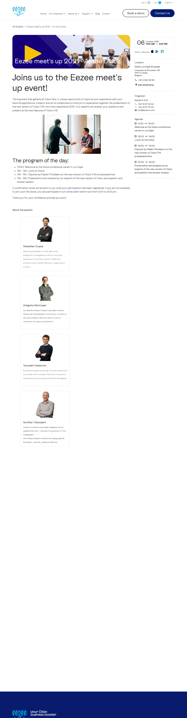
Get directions (145, 84)
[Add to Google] (162, 51)
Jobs (157, 3)
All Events (17, 26)
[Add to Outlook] (157, 51)
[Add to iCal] (152, 51)
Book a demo (135, 13)
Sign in (144, 3)
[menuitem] (43, 14)
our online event (70, 191)
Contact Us (162, 13)
